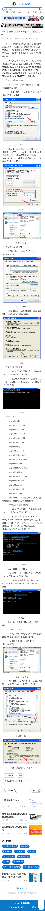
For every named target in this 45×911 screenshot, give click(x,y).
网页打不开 (9, 775)
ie (27, 781)
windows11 (31, 851)
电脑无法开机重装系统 (10, 846)
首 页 (5, 12)
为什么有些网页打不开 (13, 781)
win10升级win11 (18, 862)
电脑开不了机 (7, 851)
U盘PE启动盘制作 (8, 856)
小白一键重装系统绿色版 (31, 867)
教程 (35, 12)
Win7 (19, 12)
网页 (20, 775)
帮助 (41, 12)
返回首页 (22, 888)
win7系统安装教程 (23, 856)
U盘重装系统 (25, 846)
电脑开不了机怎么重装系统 (11, 867)
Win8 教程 (9, 39)
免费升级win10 (19, 851)
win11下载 (6, 862)
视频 (13, 12)
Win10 (27, 12)
